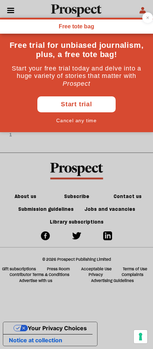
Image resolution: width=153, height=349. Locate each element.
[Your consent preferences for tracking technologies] (140, 336)
